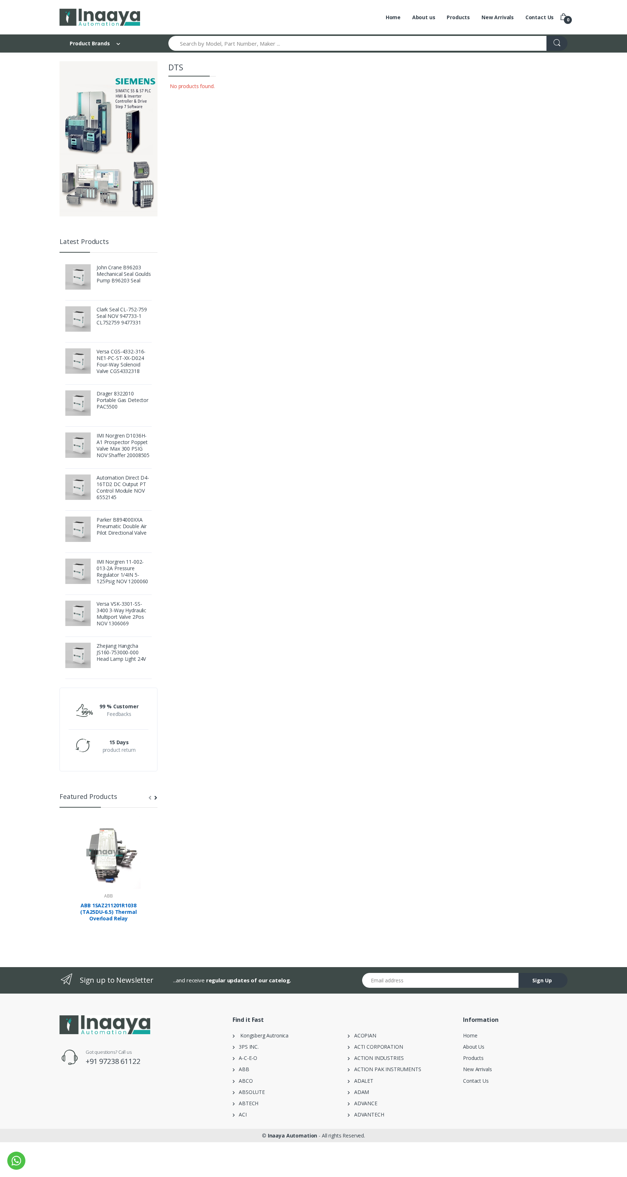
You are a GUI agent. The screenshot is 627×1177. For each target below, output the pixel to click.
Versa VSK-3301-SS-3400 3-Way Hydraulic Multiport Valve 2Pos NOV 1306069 (121, 614)
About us (423, 17)
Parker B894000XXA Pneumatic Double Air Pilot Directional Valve (122, 526)
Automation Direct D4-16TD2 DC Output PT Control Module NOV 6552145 (123, 487)
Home (393, 17)
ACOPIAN (363, 1035)
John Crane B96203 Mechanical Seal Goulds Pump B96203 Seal (124, 274)
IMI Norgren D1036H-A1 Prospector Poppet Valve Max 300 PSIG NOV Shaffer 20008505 (123, 445)
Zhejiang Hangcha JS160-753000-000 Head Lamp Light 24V (121, 652)
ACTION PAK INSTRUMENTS (385, 1069)
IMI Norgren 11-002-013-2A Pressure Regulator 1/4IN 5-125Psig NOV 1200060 (122, 572)
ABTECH (247, 1103)
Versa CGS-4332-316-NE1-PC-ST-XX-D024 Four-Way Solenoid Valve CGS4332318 (121, 361)
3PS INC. (247, 1046)
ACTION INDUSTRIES (376, 1057)
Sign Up (542, 980)
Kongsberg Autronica (262, 1035)
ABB (108, 896)
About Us (473, 1046)
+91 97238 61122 (113, 1061)
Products (458, 17)
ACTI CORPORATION (376, 1046)
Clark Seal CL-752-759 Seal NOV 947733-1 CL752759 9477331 (122, 316)
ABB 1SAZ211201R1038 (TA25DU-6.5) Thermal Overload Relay (108, 912)
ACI (241, 1114)
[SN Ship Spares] (100, 17)
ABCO (244, 1080)
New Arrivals (497, 17)
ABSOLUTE (250, 1092)
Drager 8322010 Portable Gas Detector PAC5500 (122, 400)
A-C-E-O (246, 1057)
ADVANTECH (367, 1114)
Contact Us (539, 17)
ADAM (359, 1092)
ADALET (361, 1080)
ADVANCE (363, 1103)
